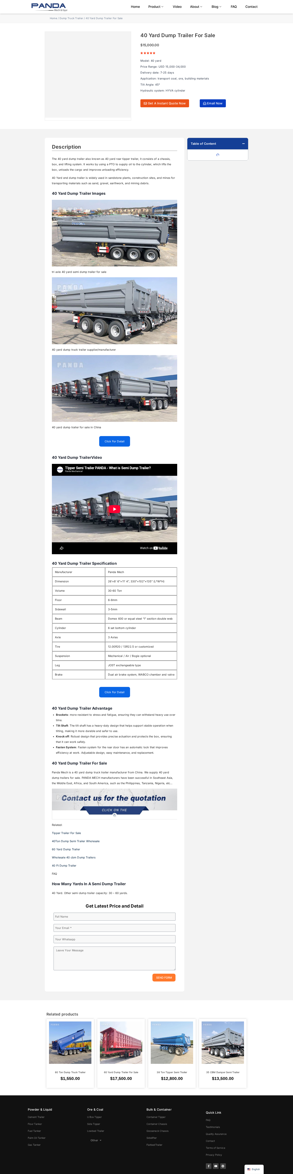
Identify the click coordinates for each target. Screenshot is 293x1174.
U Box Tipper (94, 1117)
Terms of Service (215, 1147)
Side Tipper (93, 1123)
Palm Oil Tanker (37, 1137)
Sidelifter (151, 1137)
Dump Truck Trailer (71, 18)
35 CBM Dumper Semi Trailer (222, 1072)
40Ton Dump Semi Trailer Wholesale (76, 841)
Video (177, 7)
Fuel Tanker (34, 1130)
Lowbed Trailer (95, 1130)
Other (94, 1140)
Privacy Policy (214, 1154)
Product (154, 7)
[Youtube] (216, 1166)
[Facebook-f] (208, 1166)
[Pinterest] (223, 1166)
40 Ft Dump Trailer (64, 865)
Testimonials (213, 1127)
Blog (215, 7)
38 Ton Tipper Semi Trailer (172, 1072)
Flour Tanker (35, 1123)
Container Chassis (156, 1123)
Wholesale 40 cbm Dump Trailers (73, 857)
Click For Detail (115, 441)
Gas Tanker (34, 1144)
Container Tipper (155, 1117)
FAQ (234, 7)
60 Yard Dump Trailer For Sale (121, 1072)
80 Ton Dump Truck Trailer (70, 1072)
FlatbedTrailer (154, 1144)
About (194, 7)
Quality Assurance (216, 1133)
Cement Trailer (36, 1117)
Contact (251, 7)
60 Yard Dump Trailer (66, 849)
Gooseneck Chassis (157, 1130)
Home (135, 7)
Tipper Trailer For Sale (66, 833)
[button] (243, 143)
